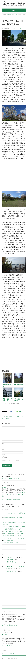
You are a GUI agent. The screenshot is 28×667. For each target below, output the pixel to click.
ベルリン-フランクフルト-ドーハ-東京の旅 (13, 538)
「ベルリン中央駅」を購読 (10, 625)
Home (7, 14)
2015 (11, 14)
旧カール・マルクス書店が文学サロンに (13, 416)
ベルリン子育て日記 (17, 28)
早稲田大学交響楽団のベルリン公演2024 (13, 529)
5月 (13, 14)
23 (16, 14)
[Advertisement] (14, 176)
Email (3, 449)
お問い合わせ (16, 499)
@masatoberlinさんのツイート (9, 653)
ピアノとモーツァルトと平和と (11, 542)
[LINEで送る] (17, 411)
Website (3, 454)
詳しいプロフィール (7, 499)
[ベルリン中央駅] (14, 3)
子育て (17, 403)
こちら (7, 506)
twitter (5, 487)
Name (3, 443)
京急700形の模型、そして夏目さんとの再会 (14, 526)
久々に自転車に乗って (8, 540)
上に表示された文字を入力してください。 (11, 460)
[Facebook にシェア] (11, 411)
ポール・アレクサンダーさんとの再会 (12, 531)
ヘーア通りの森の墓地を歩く (10, 562)
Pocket (20, 411)
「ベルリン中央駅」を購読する (11, 478)
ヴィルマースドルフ (10, 403)
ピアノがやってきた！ (8, 557)
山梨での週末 (5, 418)
